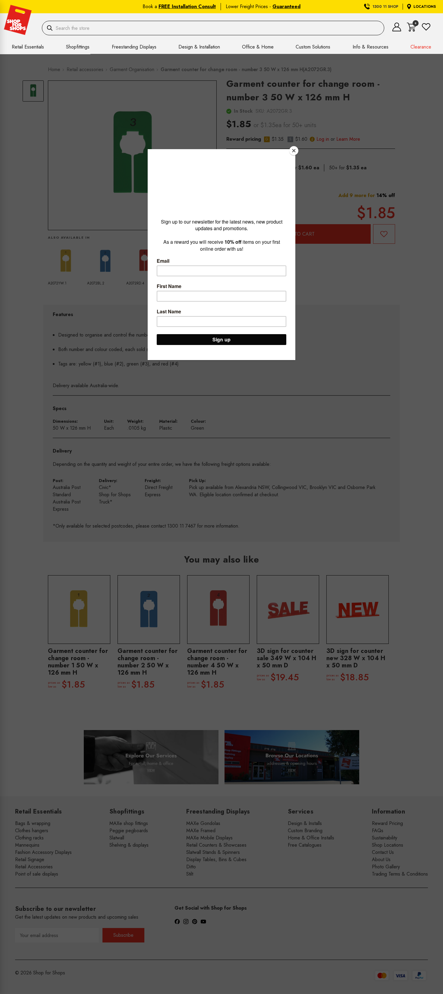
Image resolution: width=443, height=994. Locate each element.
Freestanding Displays (134, 46)
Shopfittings (78, 46)
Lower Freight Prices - (263, 6)
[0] (411, 30)
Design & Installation (199, 46)
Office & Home (258, 46)
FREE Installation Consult (187, 6)
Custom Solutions (313, 46)
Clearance (420, 46)
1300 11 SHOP (385, 6)
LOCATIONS (424, 6)
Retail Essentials (28, 46)
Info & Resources (370, 46)
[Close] (293, 150)
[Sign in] (396, 29)
